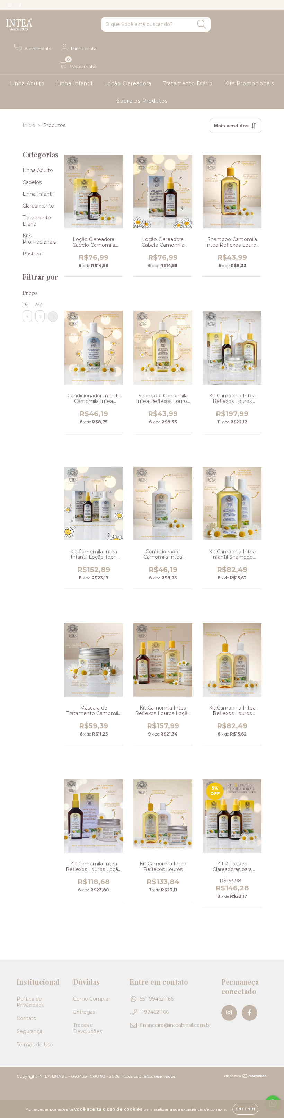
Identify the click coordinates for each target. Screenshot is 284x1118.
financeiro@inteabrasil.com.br (175, 1025)
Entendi (245, 1109)
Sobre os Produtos (142, 101)
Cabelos (32, 182)
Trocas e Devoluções (87, 1028)
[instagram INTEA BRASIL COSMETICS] (10, 5)
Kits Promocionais (249, 83)
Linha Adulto (27, 83)
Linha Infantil (74, 83)
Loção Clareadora (127, 83)
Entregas (84, 1012)
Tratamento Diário (188, 83)
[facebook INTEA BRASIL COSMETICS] (20, 5)
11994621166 (154, 1012)
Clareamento (38, 206)
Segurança (29, 1031)
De (25, 304)
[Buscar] (202, 24)
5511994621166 (157, 999)
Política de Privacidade (31, 1002)
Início (29, 125)
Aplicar (53, 316)
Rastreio (33, 253)
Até (38, 304)
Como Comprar (91, 999)
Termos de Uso (35, 1044)
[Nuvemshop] (245, 1077)
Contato (26, 1018)
